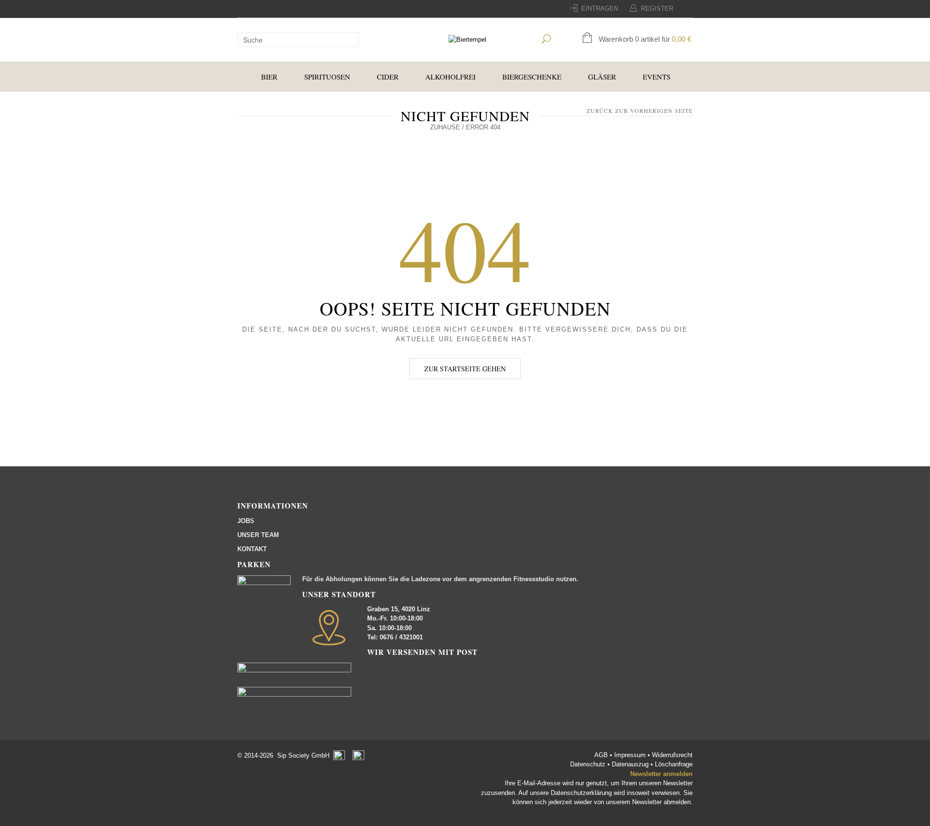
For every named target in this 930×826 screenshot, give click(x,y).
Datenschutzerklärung (581, 792)
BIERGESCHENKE (531, 76)
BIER (269, 76)
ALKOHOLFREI (450, 76)
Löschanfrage (674, 764)
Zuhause (445, 127)
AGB (602, 755)
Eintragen (599, 8)
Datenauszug (630, 764)
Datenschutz (588, 764)
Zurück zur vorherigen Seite (640, 110)
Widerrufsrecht (672, 755)
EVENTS (656, 76)
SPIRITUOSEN (327, 76)
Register (657, 8)
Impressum (631, 755)
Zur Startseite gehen (465, 368)
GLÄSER (602, 76)
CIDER (388, 76)
